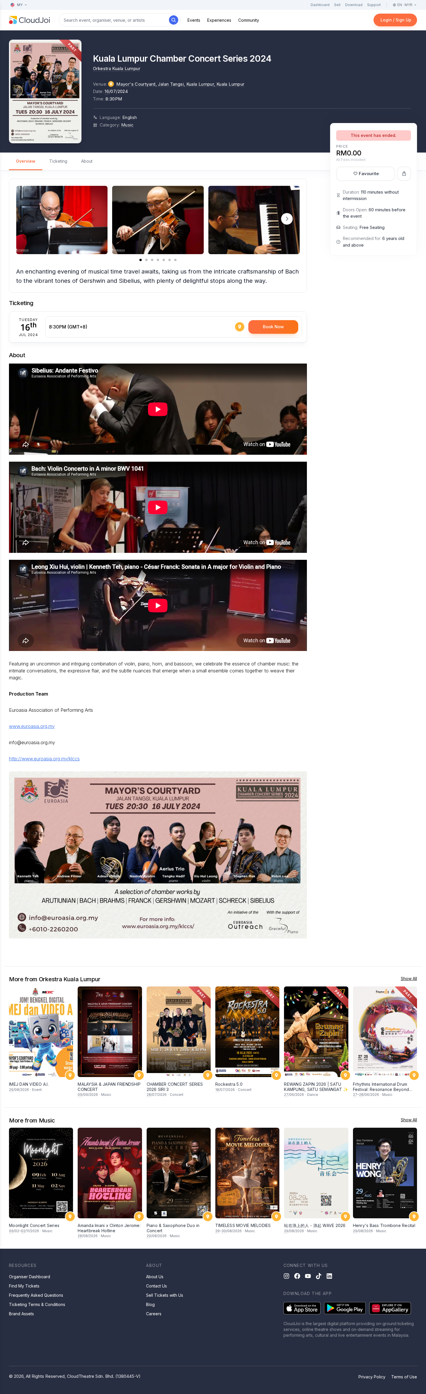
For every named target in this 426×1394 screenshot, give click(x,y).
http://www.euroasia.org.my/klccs (44, 759)
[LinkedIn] (329, 1276)
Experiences (219, 20)
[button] (287, 219)
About (86, 161)
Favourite (369, 173)
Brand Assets (21, 1313)
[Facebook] (297, 1276)
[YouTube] (308, 1276)
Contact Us (156, 1285)
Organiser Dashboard (29, 1276)
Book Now (273, 326)
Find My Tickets (24, 1285)
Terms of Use (404, 1376)
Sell (337, 5)
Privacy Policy (371, 1376)
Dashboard (320, 5)
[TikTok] (319, 1276)
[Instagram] (286, 1276)
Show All (409, 978)
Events (193, 20)
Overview (25, 161)
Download (354, 5)
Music (127, 125)
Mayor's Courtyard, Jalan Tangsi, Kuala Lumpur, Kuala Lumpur (180, 84)
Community (248, 20)
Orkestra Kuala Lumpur (116, 68)
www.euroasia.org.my (32, 726)
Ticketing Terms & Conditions (37, 1304)
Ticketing (58, 161)
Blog (150, 1304)
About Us (154, 1276)
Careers (153, 1313)
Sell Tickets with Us (164, 1295)
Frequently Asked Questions (36, 1295)
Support (374, 5)
